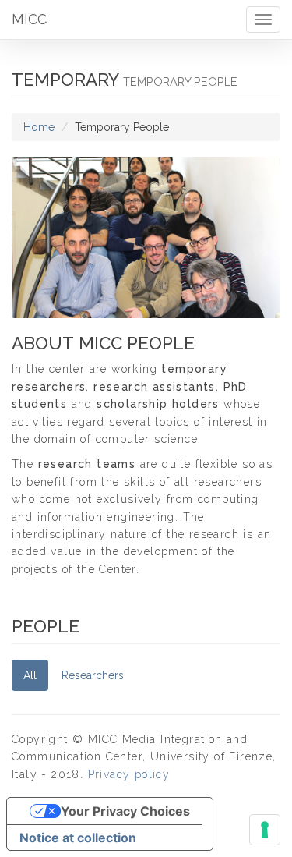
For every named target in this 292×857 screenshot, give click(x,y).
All (30, 675)
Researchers (93, 675)
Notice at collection (77, 837)
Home (39, 127)
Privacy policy (129, 774)
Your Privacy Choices (125, 811)
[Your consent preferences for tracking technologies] (265, 830)
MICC (29, 19)
